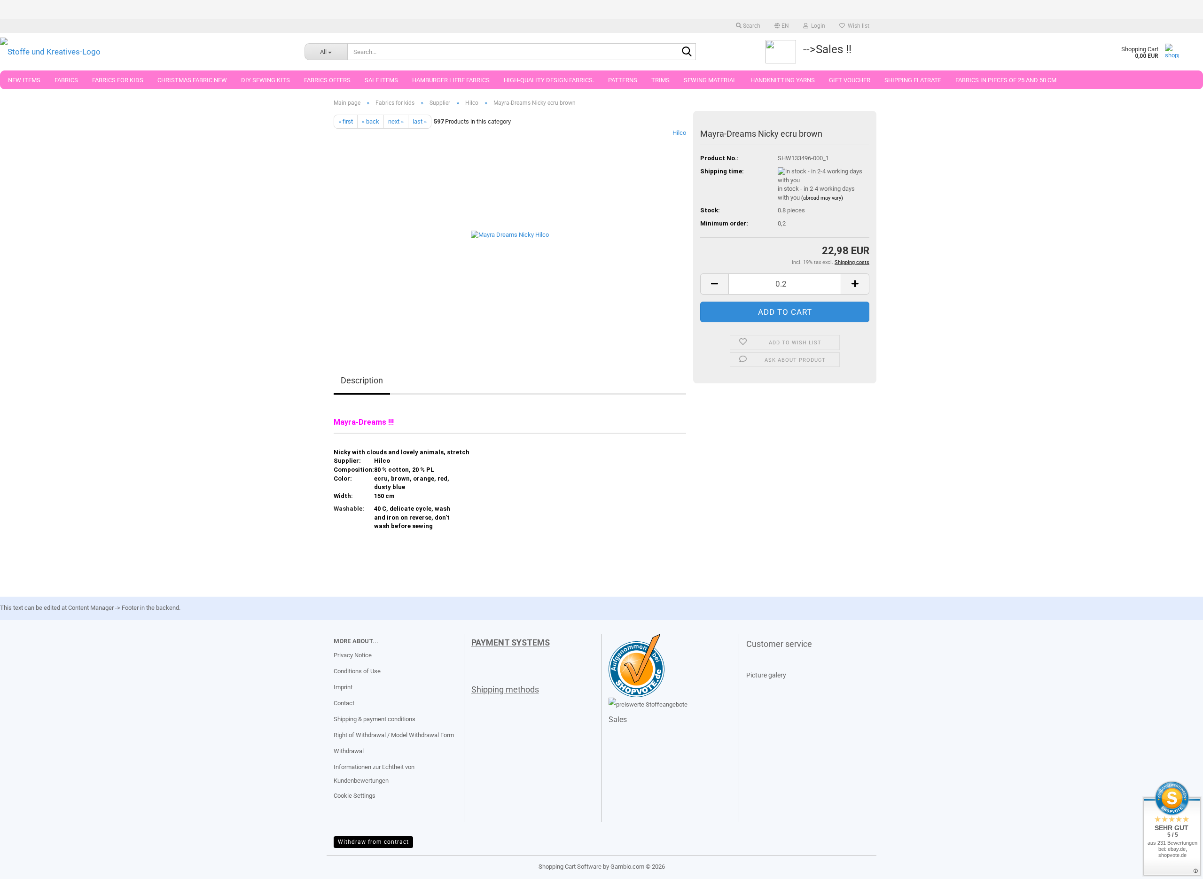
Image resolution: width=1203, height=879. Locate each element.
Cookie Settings (354, 795)
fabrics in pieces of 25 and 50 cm (1005, 80)
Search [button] (751, 26)
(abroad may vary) (822, 198)
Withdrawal (349, 751)
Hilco (679, 132)
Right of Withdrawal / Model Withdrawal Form (394, 735)
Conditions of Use (357, 671)
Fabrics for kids (117, 80)
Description (362, 380)
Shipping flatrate (912, 80)
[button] (781, 26)
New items (24, 80)
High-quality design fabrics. (549, 80)
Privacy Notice (353, 655)
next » (396, 121)
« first (345, 121)
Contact (344, 703)
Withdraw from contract (373, 842)
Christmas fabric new (192, 80)
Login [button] (816, 26)
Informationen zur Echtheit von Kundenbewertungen (374, 774)
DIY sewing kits (265, 80)
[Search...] (687, 52)
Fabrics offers (327, 80)
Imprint (343, 687)
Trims (660, 80)
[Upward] (26, 865)
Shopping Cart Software (570, 866)
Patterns (622, 80)
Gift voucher (849, 80)
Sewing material (710, 80)
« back (370, 121)
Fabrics (66, 80)
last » (420, 121)
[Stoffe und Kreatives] (145, 51)
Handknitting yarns (782, 80)
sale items (381, 80)
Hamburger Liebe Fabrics (451, 80)
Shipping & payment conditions (374, 719)
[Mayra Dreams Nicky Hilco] (510, 234)
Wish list (857, 26)
